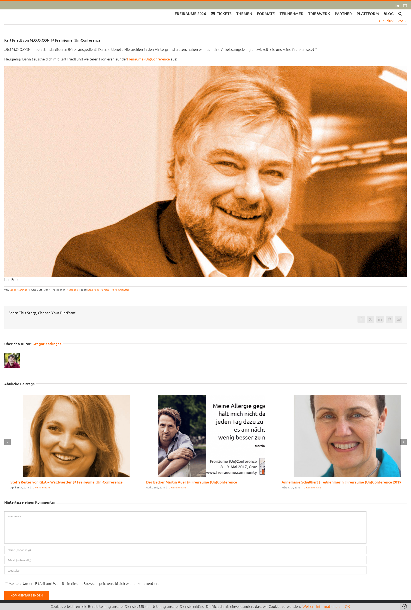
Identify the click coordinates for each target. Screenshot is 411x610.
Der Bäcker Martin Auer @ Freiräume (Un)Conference (185, 482)
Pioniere (105, 289)
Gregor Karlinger (18, 289)
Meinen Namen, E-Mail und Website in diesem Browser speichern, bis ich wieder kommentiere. (84, 583)
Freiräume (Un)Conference (148, 59)
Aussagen (72, 289)
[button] (400, 13)
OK (347, 606)
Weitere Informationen (321, 606)
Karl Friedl (93, 289)
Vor (400, 20)
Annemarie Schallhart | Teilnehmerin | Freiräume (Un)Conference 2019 (335, 482)
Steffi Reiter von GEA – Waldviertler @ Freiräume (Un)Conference (60, 482)
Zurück (387, 20)
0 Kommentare (121, 289)
